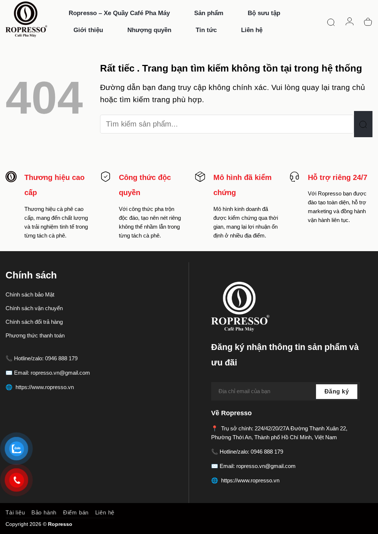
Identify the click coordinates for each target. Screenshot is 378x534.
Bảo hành (43, 512)
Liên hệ (105, 512)
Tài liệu (15, 512)
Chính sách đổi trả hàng (34, 322)
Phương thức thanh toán (35, 335)
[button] (331, 22)
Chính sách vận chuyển (34, 308)
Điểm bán (76, 512)
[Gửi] (363, 124)
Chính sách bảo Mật (30, 294)
